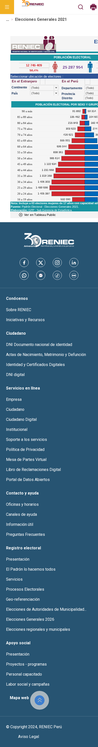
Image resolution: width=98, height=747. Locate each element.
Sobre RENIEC (18, 309)
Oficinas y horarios (22, 504)
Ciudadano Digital (21, 419)
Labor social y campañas (28, 684)
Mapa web (19, 697)
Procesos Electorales (25, 589)
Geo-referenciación (23, 599)
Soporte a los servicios (26, 439)
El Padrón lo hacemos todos (31, 569)
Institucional (16, 429)
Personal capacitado (24, 674)
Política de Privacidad (25, 449)
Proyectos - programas (26, 664)
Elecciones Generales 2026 (30, 619)
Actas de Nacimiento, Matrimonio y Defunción (46, 354)
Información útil (19, 524)
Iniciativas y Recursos (25, 319)
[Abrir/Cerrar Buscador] (80, 7)
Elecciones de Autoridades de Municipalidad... (46, 609)
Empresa (14, 399)
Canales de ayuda (21, 514)
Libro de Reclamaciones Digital (33, 469)
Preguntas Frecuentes (25, 534)
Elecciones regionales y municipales (38, 629)
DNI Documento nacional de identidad (39, 344)
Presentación (17, 559)
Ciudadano (15, 409)
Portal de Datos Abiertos (28, 479)
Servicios (14, 579)
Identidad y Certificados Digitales (35, 364)
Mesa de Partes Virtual (26, 459)
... (7, 19)
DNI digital (15, 374)
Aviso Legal (28, 736)
